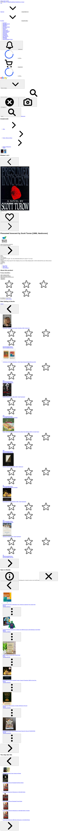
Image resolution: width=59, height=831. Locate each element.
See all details (6, 267)
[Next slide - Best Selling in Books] (9, 563)
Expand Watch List (25, 11)
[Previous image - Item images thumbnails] (9, 161)
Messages (5, 37)
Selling (4, 29)
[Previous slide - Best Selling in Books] (9, 309)
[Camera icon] (28, 102)
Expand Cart (20, 67)
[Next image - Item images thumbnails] (9, 226)
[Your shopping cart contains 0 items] (9, 67)
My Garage (5, 34)
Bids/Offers (5, 24)
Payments (5, 33)
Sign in (4, 1)
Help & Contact (21, 1)
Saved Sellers (6, 32)
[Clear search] (9, 102)
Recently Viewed (6, 23)
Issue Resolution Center (8, 39)
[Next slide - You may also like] (9, 825)
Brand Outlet (15, 1)
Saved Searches (6, 31)
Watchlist (4, 25)
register (8, 1)
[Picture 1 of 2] (2, 151)
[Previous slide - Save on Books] (9, 585)
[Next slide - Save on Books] (9, 748)
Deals (11, 1)
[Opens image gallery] (0, 212)
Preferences (5, 35)
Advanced (23, 116)
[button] (10, 112)
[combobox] (12, 97)
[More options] (12, 611)
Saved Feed (5, 30)
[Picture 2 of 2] (5, 151)
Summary (5, 22)
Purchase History (6, 26)
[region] (29, 189)
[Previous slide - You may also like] (9, 761)
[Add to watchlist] (9, 217)
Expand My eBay (25, 20)
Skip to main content (4, 0)
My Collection (5, 36)
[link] (9, 250)
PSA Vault (5, 38)
